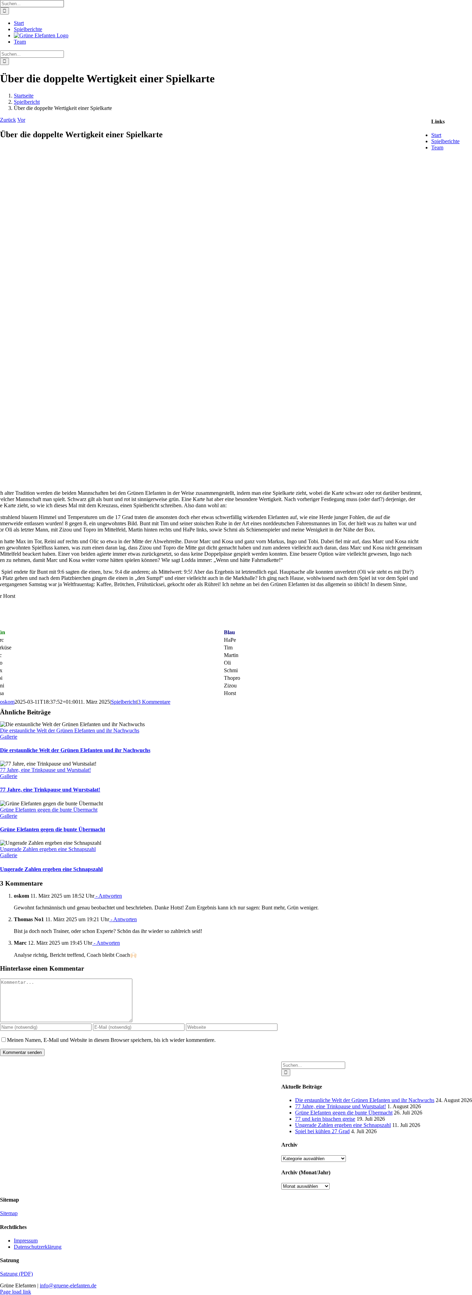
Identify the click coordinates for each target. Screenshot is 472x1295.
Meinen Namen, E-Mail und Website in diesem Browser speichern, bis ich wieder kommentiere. (111, 1040)
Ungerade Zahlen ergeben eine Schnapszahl (48, 849)
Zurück (8, 120)
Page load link (15, 1292)
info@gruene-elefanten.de (68, 1285)
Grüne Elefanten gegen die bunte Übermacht (48, 810)
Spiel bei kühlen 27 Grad (322, 1131)
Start (436, 135)
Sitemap (9, 1213)
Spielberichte (445, 141)
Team (437, 147)
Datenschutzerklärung (38, 1247)
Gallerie (8, 737)
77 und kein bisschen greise (325, 1119)
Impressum (26, 1240)
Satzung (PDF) (16, 1274)
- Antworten (108, 896)
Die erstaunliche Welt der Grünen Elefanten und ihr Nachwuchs (69, 730)
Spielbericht (124, 702)
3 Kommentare (154, 702)
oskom (7, 702)
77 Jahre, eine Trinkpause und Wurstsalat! (45, 770)
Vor (21, 120)
